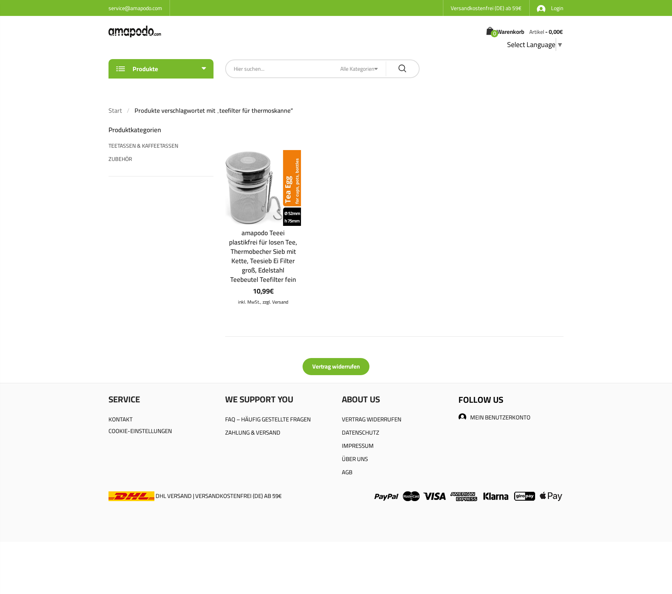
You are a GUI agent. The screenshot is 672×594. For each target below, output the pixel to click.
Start (115, 110)
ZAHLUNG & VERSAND (252, 432)
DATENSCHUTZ (360, 432)
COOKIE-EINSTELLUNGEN (140, 431)
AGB (347, 472)
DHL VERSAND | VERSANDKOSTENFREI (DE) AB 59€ (218, 495)
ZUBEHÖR (120, 159)
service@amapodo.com (135, 8)
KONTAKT (120, 419)
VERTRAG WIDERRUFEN (371, 419)
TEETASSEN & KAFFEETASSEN (143, 146)
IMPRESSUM (358, 445)
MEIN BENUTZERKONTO (500, 417)
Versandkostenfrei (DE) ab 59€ (486, 8)
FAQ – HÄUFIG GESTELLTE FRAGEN (268, 419)
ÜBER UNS (355, 459)
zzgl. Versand (275, 301)
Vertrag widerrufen (336, 366)
